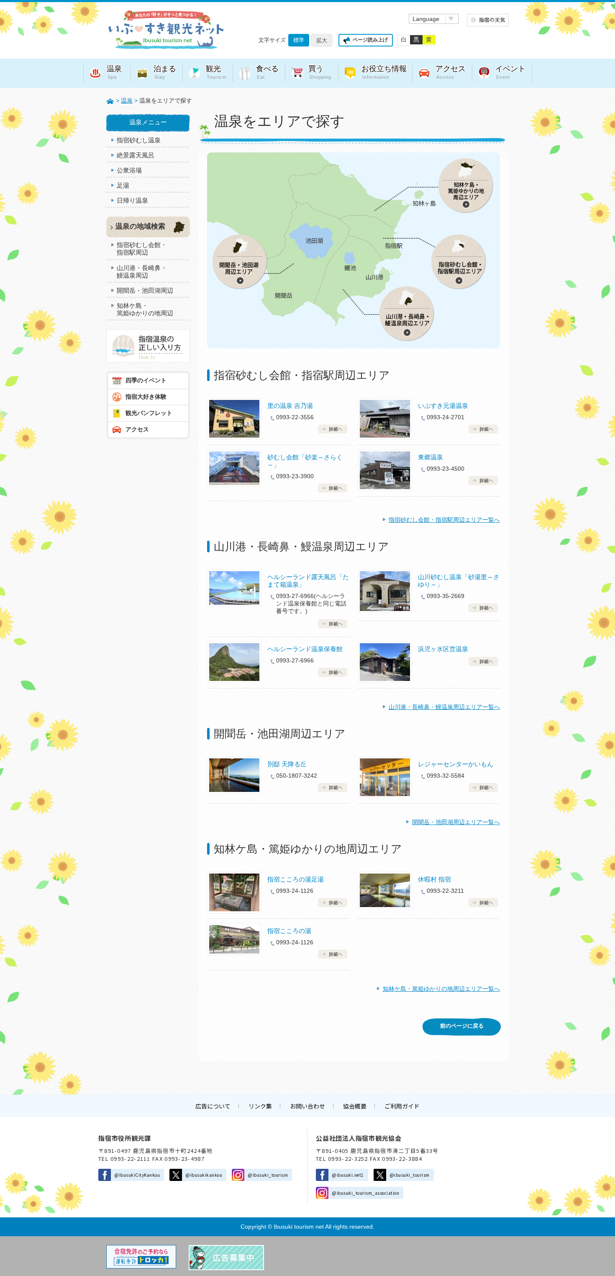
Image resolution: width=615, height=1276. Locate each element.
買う (320, 72)
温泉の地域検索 (140, 226)
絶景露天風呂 (135, 155)
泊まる (165, 72)
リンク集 (260, 1106)
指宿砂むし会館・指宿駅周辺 (142, 248)
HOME (110, 100)
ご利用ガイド (402, 1106)
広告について (213, 1106)
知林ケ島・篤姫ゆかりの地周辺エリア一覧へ (441, 988)
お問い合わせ (307, 1106)
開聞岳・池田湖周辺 (145, 290)
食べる (267, 72)
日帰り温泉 (132, 200)
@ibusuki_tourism (268, 1175)
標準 (298, 40)
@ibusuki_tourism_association (365, 1193)
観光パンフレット (149, 413)
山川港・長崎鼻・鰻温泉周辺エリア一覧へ (444, 707)
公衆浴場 (129, 170)
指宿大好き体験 (146, 396)
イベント (510, 72)
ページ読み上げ (370, 40)
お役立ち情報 (384, 72)
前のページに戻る (462, 1026)
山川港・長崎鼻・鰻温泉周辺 (142, 271)
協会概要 (354, 1106)
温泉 (114, 72)
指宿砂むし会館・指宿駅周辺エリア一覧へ (444, 519)
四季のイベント (146, 380)
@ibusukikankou (203, 1175)
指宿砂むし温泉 (139, 140)
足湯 (123, 185)
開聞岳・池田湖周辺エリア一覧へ (456, 822)
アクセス (451, 72)
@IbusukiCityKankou (137, 1175)
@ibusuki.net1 (348, 1175)
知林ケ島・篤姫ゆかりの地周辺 (145, 309)
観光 (216, 72)
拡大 (321, 40)
